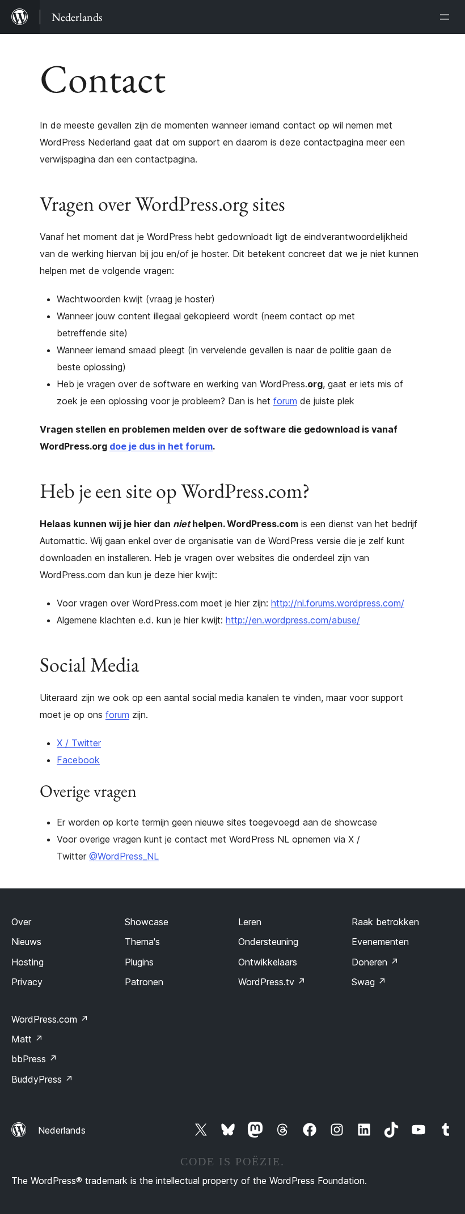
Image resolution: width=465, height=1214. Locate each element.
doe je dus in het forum (161, 446)
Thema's (142, 941)
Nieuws (26, 941)
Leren (249, 921)
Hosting (27, 962)
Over (21, 921)
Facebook (78, 760)
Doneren (375, 962)
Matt (27, 1039)
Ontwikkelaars (267, 962)
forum (285, 401)
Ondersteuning (268, 941)
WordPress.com (49, 1019)
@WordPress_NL (124, 856)
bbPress (34, 1059)
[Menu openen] (447, 17)
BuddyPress (42, 1079)
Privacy (27, 982)
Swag (369, 982)
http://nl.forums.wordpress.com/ (337, 603)
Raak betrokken (385, 921)
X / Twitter (79, 743)
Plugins (139, 962)
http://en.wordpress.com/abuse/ (293, 620)
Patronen (144, 982)
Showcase (146, 921)
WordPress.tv (272, 982)
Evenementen (380, 941)
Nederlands (62, 1130)
